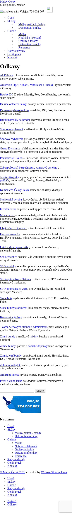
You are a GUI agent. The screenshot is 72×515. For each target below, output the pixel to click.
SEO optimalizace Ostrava (15, 279)
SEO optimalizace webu (14, 288)
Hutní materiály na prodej (15, 119)
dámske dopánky (38, 346)
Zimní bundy (7, 336)
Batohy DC (6, 94)
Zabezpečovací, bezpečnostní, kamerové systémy (28, 167)
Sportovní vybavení (11, 129)
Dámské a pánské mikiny (14, 110)
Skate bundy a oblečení (13, 307)
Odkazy (12, 504)
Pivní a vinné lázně (11, 380)
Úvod (10, 17)
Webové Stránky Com (54, 472)
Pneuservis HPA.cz (11, 158)
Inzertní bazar (8, 209)
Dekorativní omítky (29, 27)
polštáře (4, 180)
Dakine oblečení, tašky (13, 104)
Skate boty (6, 298)
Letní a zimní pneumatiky (15, 247)
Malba (18, 442)
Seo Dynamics (8, 256)
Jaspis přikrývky (9, 177)
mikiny (34, 336)
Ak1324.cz (6, 75)
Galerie (11, 30)
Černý (8, 1)
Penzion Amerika (10, 234)
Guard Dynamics (10, 148)
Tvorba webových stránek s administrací (23, 326)
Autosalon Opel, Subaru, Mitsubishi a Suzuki (26, 84)
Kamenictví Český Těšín (14, 189)
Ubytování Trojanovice (13, 228)
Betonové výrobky (11, 317)
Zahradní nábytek (10, 365)
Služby (11, 21)
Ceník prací (14, 54)
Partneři (11, 501)
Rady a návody (16, 50)
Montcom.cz (7, 215)
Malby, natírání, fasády (28, 432)
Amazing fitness (9, 374)
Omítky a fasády (24, 449)
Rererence (24, 47)
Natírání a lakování (26, 446)
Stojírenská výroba (11, 199)
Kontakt (12, 57)
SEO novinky (8, 266)
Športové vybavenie (11, 138)
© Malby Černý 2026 (12, 472)
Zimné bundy (8, 346)
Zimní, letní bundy (10, 355)
